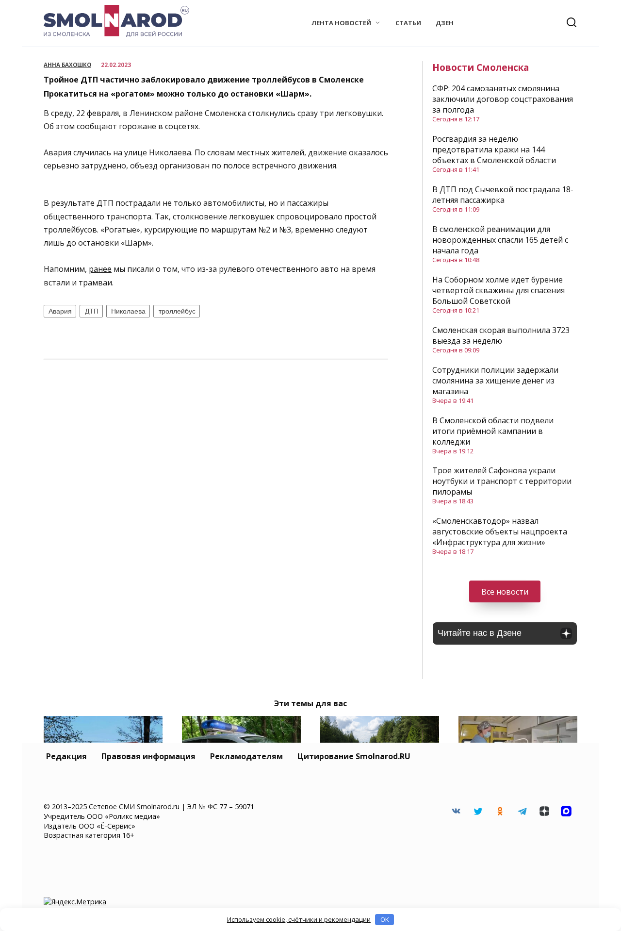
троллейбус (177, 311)
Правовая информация (148, 756)
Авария (60, 311)
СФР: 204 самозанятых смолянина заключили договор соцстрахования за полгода (502, 99)
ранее (100, 269)
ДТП (91, 311)
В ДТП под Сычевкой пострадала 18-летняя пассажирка (502, 194)
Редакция (66, 756)
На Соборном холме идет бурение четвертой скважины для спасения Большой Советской (498, 290)
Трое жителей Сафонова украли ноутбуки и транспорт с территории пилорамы (502, 481)
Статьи (408, 22)
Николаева (128, 311)
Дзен (445, 22)
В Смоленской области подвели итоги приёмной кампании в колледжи (493, 431)
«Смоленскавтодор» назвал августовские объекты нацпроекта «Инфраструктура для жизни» (499, 531)
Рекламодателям (246, 756)
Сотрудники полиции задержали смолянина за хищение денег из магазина (495, 381)
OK (384, 919)
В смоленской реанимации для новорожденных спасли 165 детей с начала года (500, 240)
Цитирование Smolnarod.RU (353, 756)
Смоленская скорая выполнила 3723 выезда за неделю (501, 335)
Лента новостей (341, 22)
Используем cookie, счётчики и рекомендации (299, 919)
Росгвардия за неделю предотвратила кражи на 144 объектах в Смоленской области (494, 149)
